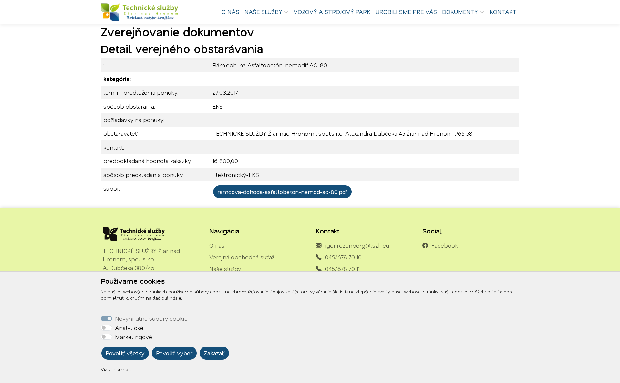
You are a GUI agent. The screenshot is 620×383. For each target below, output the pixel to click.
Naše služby (225, 268)
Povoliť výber (174, 353)
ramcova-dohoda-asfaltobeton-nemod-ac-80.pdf (282, 191)
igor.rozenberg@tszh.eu (357, 245)
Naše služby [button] (263, 11)
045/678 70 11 (342, 268)
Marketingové (133, 336)
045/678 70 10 (343, 257)
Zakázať (214, 353)
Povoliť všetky (125, 353)
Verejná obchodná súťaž (241, 257)
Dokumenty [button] (460, 11)
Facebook (444, 245)
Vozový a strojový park (332, 11)
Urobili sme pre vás (406, 11)
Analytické (129, 327)
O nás (230, 11)
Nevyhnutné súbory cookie (151, 318)
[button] (288, 11)
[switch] (106, 328)
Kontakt (503, 11)
